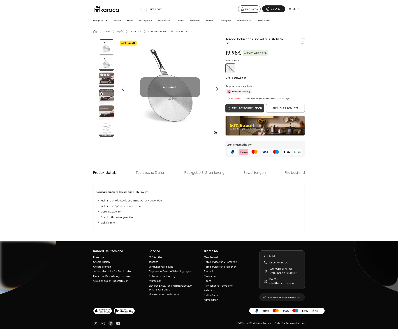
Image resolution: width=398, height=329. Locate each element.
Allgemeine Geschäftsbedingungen (170, 271)
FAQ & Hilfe (155, 257)
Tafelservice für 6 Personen (220, 266)
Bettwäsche (211, 295)
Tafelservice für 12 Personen (220, 261)
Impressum (155, 280)
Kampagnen (211, 299)
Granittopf (135, 31)
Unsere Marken (102, 266)
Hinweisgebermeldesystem (165, 294)
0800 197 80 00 (278, 262)
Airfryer (208, 290)
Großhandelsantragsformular (110, 280)
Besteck (209, 271)
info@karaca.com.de (281, 283)
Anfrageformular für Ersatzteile (112, 271)
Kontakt (153, 261)
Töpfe (120, 31)
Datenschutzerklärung (162, 276)
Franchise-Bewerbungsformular (112, 276)
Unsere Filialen (101, 261)
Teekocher (210, 276)
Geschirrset (211, 257)
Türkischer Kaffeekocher (218, 285)
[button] (123, 89)
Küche (107, 31)
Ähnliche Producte (285, 108)
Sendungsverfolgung (161, 266)
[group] (106, 47)
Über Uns (98, 257)
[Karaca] (107, 9)
